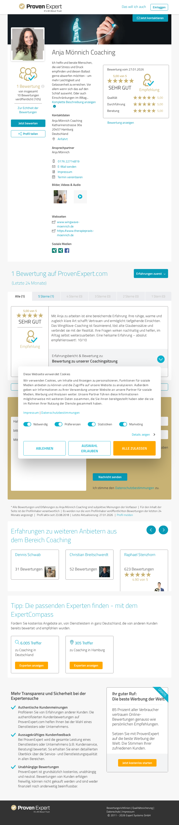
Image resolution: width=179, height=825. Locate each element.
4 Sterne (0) (74, 296)
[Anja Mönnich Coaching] (27, 44)
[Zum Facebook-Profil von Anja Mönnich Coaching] (68, 253)
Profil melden (125, 515)
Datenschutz (113, 811)
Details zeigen (141, 434)
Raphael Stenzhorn (139, 554)
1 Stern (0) (158, 296)
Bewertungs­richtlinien (118, 808)
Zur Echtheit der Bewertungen (28, 110)
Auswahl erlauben (89, 448)
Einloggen (159, 7)
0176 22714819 (68, 161)
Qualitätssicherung (142, 808)
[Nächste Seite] (163, 530)
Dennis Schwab (28, 554)
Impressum (31, 412)
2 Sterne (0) (131, 296)
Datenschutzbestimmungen (60, 412)
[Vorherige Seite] (151, 530)
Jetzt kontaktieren (152, 18)
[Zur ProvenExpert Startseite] (40, 8)
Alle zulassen (134, 448)
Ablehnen (44, 448)
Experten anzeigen (31, 665)
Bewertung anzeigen (120, 122)
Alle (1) (20, 296)
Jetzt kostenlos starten (137, 763)
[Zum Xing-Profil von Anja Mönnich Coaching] (55, 253)
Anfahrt (63, 139)
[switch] (58, 424)
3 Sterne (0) (102, 296)
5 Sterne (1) (46, 296)
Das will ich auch (134, 6)
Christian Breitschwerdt (89, 554)
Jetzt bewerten (28, 123)
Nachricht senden (110, 477)
